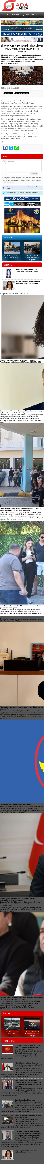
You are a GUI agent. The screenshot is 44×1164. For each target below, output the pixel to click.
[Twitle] (11, 148)
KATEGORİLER (31, 15)
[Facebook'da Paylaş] (5, 148)
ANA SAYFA (15, 15)
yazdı (20, 362)
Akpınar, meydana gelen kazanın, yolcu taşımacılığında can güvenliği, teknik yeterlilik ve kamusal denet (20, 909)
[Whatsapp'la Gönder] (16, 148)
